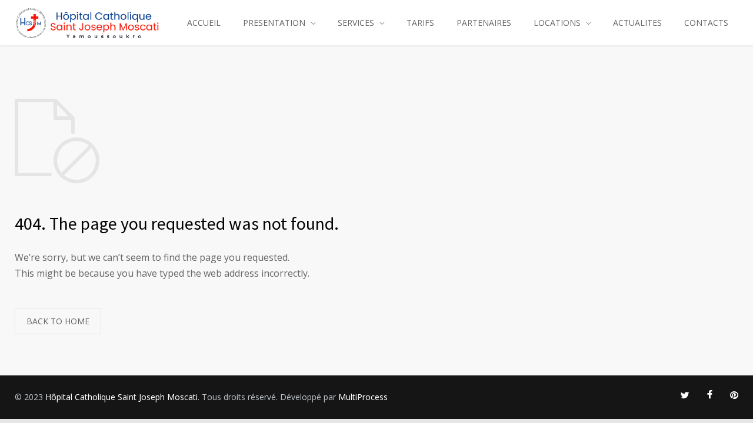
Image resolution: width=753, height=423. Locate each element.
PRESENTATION (274, 22)
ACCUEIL (204, 22)
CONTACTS (706, 22)
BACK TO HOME (57, 321)
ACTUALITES (637, 22)
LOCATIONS (557, 22)
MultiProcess (363, 396)
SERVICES (356, 22)
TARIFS (420, 22)
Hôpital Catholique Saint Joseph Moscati (121, 396)
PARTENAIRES (484, 22)
